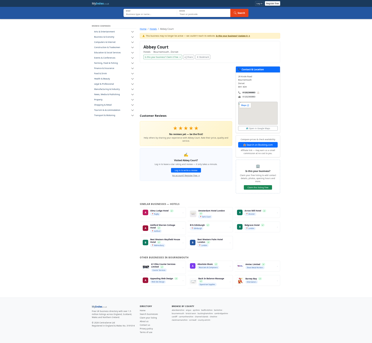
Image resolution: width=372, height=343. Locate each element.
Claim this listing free (257, 187)
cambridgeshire (221, 313)
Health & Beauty (102, 79)
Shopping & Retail (103, 105)
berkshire (218, 310)
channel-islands (201, 316)
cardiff (174, 316)
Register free (272, 3)
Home (143, 28)
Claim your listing (148, 317)
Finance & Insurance (104, 68)
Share (190, 57)
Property (98, 99)
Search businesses (149, 314)
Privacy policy (146, 328)
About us (144, 321)
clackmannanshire (179, 320)
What (128, 11)
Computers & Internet (105, 42)
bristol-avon (191, 313)
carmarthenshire (186, 316)
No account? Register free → (186, 175)
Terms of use (146, 332)
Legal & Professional (104, 84)
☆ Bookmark (203, 57)
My (100, 3)
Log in (259, 3)
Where (182, 11)
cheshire (213, 316)
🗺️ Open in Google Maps (258, 128)
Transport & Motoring (104, 115)
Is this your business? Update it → (233, 35)
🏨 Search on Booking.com (258, 144)
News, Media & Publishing (107, 94)
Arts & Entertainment (104, 31)
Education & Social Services (107, 52)
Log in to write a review (186, 170)
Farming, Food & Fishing (106, 63)
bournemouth (178, 313)
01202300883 (249, 92)
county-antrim (204, 320)
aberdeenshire (178, 310)
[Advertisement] (186, 90)
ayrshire (196, 310)
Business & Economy (104, 37)
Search (241, 12)
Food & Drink (100, 73)
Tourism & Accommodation (107, 110)
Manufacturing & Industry (107, 89)
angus (188, 310)
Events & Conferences (104, 58)
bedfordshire (206, 310)
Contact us (145, 325)
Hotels (153, 28)
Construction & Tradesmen (107, 47)
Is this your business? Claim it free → (163, 57)
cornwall (192, 320)
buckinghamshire (205, 313)
